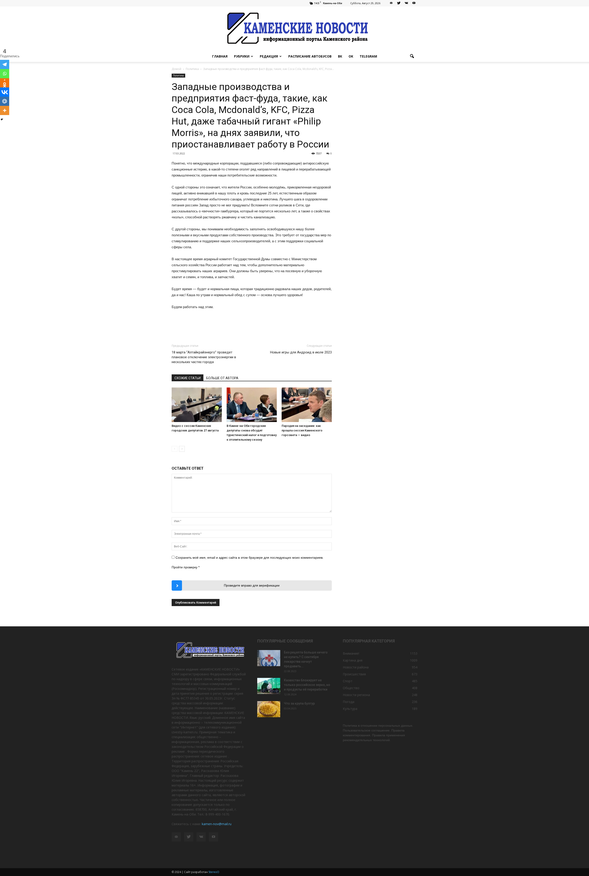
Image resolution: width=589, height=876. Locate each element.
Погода (348, 702)
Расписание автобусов (310, 56)
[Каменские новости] (294, 28)
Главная (220, 56)
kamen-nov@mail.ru (216, 824)
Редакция (269, 56)
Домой (176, 69)
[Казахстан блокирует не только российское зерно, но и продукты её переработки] (268, 686)
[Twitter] (398, 3)
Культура (350, 708)
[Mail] (391, 3)
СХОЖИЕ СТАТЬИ (187, 378)
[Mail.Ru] (4, 101)
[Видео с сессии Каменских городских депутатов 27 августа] (197, 404)
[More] (4, 110)
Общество (351, 688)
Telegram (368, 56)
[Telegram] (4, 64)
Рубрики (241, 56)
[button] (411, 56)
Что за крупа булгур (299, 703)
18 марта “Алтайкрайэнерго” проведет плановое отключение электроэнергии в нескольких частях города (204, 357)
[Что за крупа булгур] (268, 709)
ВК (340, 56)
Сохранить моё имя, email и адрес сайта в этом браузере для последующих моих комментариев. (249, 557)
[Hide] (2, 119)
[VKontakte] (406, 3)
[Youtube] (413, 3)
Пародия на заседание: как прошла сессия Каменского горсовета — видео (302, 430)
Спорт (347, 681)
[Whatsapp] (4, 73)
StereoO (213, 872)
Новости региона (356, 695)
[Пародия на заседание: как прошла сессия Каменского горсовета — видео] (307, 404)
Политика (178, 75)
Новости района (356, 667)
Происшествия (354, 674)
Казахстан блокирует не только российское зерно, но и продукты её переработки (307, 684)
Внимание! (351, 653)
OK (351, 56)
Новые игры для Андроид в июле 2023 (301, 352)
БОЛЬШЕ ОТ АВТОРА (222, 378)
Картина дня (352, 660)
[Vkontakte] (4, 92)
